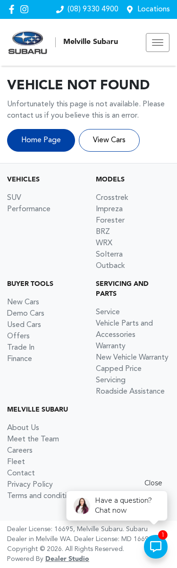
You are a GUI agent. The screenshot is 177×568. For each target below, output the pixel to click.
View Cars (109, 140)
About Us (23, 428)
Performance (29, 209)
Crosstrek (112, 198)
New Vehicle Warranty (132, 357)
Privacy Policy (30, 485)
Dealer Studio (67, 559)
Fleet (16, 462)
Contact (21, 473)
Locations (153, 9)
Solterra (109, 254)
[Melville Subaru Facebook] (13, 9)
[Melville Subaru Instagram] (26, 9)
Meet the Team (33, 439)
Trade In (20, 348)
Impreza (109, 209)
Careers (20, 451)
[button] (157, 42)
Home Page (41, 140)
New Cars (23, 302)
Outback (110, 266)
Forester (110, 220)
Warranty (111, 346)
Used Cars (24, 325)
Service (108, 312)
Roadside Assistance (130, 392)
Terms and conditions (42, 496)
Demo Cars (25, 314)
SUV (14, 198)
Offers (18, 336)
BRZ (103, 232)
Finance (19, 359)
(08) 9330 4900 (92, 9)
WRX (104, 243)
